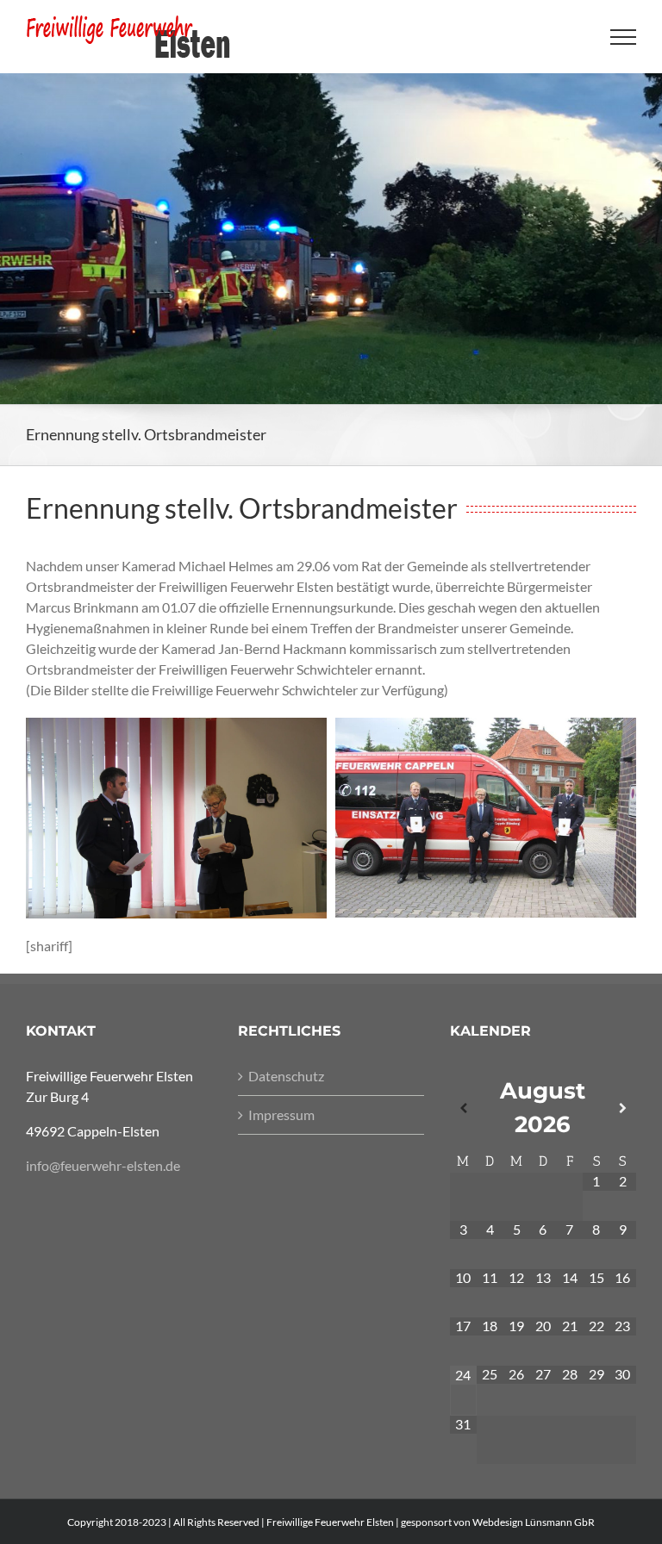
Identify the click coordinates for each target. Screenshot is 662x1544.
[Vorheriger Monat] (463, 1108)
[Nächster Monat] (622, 1108)
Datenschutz (286, 1076)
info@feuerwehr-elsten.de (103, 1165)
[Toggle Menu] (624, 37)
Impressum (281, 1114)
